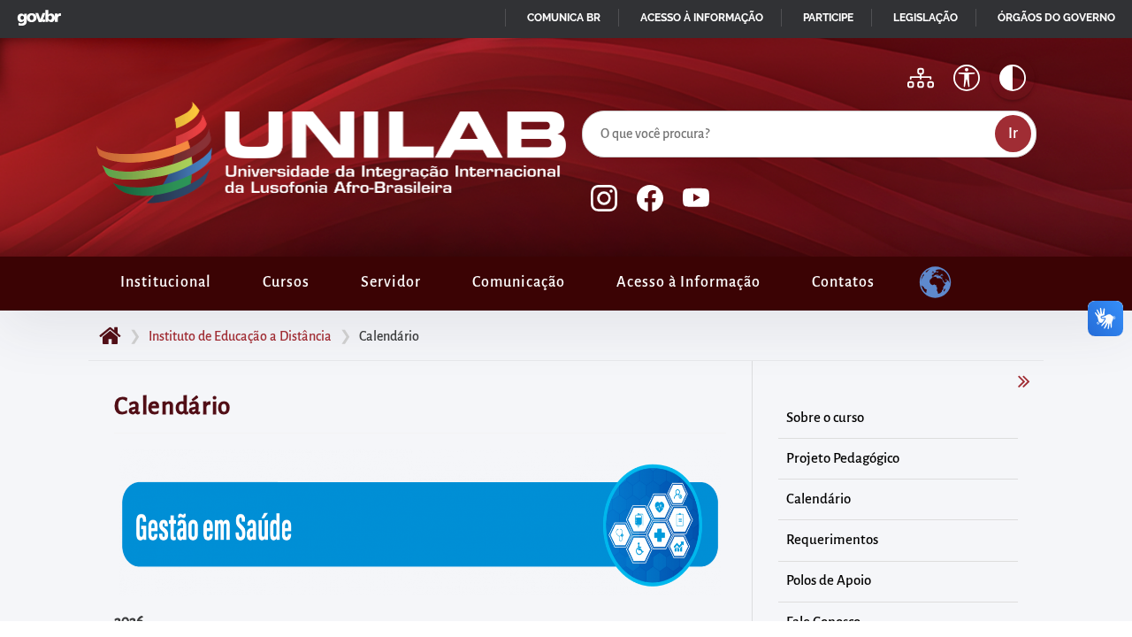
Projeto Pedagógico (842, 458)
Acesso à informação (701, 18)
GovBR (35, 13)
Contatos (843, 282)
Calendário (818, 499)
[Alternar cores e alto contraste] (1012, 78)
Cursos (286, 282)
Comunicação (518, 282)
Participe (828, 18)
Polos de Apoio (828, 580)
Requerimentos (832, 540)
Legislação (925, 18)
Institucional (165, 282)
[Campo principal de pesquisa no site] (586, 107)
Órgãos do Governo (1056, 18)
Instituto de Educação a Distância (240, 336)
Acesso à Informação (688, 282)
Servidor (391, 282)
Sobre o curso (825, 418)
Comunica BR (563, 18)
